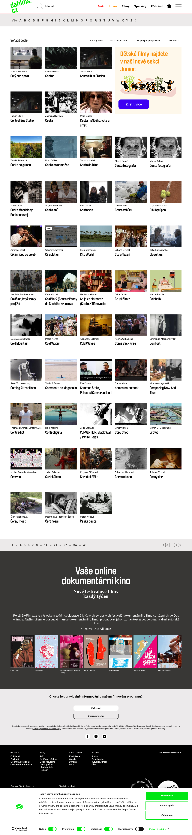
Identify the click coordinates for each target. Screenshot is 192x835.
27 (65, 545)
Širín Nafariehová (18, 516)
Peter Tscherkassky (20, 383)
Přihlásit (157, 6)
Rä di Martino (51, 428)
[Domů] (21, 6)
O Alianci (15, 756)
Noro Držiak (51, 160)
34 (75, 545)
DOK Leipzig (89, 670)
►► (178, 545)
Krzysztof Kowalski (89, 472)
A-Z (42, 756)
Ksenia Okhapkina (124, 339)
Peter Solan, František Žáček (59, 516)
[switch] (81, 829)
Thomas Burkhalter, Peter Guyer (26, 428)
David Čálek (121, 205)
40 (84, 545)
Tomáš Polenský (18, 160)
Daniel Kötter (121, 383)
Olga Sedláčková (158, 205)
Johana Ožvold (122, 250)
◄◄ (166, 545)
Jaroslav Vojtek (18, 250)
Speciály (140, 6)
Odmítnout (167, 815)
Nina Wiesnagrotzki (159, 383)
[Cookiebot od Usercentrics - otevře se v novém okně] (19, 829)
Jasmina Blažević (54, 116)
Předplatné (74, 756)
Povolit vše (167, 795)
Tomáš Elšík (86, 71)
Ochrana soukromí (20, 761)
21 (55, 545)
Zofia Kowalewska (159, 250)
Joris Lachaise (87, 428)
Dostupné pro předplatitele (147, 40)
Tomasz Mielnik (87, 160)
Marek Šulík (16, 205)
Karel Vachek (51, 294)
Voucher (73, 759)
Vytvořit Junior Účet (99, 763)
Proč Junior (98, 759)
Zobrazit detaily (157, 829)
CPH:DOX (14, 670)
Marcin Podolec (157, 294)
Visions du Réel (164, 670)
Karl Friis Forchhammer (22, 294)
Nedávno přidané (118, 40)
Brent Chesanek (88, 250)
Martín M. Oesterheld (160, 428)
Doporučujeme (47, 761)
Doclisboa (39, 670)
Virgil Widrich (121, 428)
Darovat (73, 761)
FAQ (71, 764)
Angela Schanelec (54, 205)
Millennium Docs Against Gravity (70, 671)
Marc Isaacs (86, 116)
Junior (112, 6)
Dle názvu (172, 40)
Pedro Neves (51, 339)
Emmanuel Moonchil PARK (163, 339)
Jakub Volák (121, 294)
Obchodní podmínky (21, 764)
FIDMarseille (114, 670)
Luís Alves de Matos (20, 339)
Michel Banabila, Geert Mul (23, 472)
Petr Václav (86, 205)
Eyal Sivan (85, 383)
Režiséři (44, 770)
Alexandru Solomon (89, 339)
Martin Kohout (87, 516)
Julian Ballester (52, 472)
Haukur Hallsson (88, 294)
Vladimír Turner (52, 383)
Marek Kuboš (121, 161)
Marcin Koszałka (18, 71)
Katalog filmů (96, 40)
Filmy (126, 6)
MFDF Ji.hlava (139, 670)
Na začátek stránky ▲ (170, 752)
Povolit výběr (167, 805)
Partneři (14, 759)
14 (45, 545)
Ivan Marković (52, 71)
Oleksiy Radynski (54, 250)
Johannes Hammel (124, 472)
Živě (101, 6)
